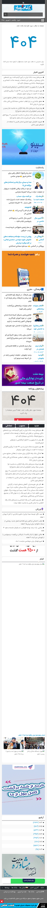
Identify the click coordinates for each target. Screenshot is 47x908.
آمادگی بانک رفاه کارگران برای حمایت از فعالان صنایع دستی (22, 97)
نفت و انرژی (22, 891)
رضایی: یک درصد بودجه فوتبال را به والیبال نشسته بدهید (23, 527)
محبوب (22, 426)
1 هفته (42, 517)
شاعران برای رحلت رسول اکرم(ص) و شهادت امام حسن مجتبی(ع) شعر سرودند (18, 338)
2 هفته (23, 524)
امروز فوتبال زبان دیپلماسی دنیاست (30, 541)
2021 (40, 841)
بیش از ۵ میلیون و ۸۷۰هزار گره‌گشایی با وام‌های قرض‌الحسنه (22, 87)
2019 (40, 849)
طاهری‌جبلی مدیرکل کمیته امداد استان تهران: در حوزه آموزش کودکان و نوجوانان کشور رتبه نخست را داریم (17, 318)
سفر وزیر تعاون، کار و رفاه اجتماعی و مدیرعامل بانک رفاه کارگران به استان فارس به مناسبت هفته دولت (24, 501)
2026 (40, 822)
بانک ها (14, 887)
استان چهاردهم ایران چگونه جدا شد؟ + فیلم (31, 735)
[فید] (23, 3)
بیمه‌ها (7, 887)
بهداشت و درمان (10, 891)
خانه (42, 887)
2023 (40, 834)
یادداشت (40, 168)
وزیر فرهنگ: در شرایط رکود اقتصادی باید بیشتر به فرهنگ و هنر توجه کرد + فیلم (17, 298)
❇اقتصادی (40, 891)
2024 (40, 830)
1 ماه (17, 541)
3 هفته (28, 537)
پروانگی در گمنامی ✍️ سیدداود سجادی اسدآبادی (26, 246)
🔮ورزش (40, 509)
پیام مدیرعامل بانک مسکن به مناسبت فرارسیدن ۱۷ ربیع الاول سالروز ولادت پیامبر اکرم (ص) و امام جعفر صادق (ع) (23, 116)
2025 (40, 826)
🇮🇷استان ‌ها (23, 887)
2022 (40, 838)
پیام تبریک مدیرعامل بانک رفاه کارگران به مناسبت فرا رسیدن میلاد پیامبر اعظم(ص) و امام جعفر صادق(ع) (23, 110)
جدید (36, 426)
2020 (40, 845)
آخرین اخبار (34, 887)
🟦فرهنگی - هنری (35, 289)
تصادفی (9, 426)
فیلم (42, 559)
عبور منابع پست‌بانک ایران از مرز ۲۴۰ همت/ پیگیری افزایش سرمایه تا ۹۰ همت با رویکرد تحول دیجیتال (24, 92)
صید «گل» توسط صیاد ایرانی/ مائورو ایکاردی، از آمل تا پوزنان (22, 514)
